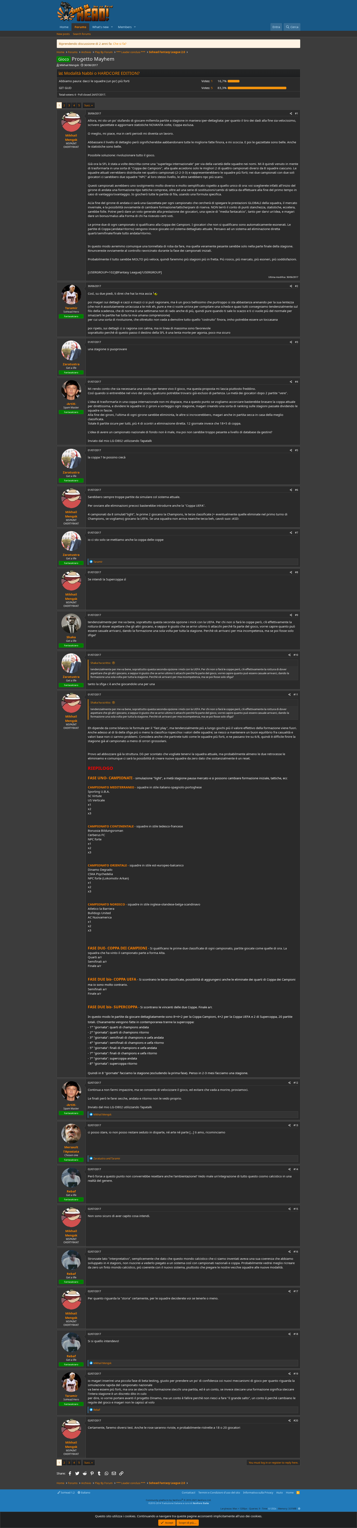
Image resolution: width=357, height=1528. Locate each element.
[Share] (291, 113)
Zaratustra (71, 364)
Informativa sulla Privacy (258, 1492)
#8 (296, 572)
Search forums (82, 34)
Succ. (87, 105)
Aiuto (279, 1492)
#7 (296, 532)
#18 (296, 1334)
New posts (63, 34)
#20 (296, 1420)
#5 (296, 450)
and (106, 1158)
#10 (296, 655)
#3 (296, 342)
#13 (296, 1125)
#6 (296, 490)
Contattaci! (188, 1492)
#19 (296, 1373)
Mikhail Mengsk (69, 65)
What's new (100, 27)
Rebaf (71, 1191)
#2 (296, 286)
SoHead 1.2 (67, 1492)
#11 (296, 694)
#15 (296, 1209)
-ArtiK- (71, 404)
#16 (296, 1251)
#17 (296, 1291)
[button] (112, 27)
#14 (296, 1169)
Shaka (71, 637)
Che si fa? (119, 44)
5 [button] (207, 88)
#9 (296, 615)
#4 (296, 381)
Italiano (85, 1492)
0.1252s (272, 1508)
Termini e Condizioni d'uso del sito (219, 1492)
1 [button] (207, 81)
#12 (296, 1082)
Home (64, 27)
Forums (80, 27)
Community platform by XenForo (178, 1500)
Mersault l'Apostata (71, 1149)
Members (125, 27)
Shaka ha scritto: (100, 663)
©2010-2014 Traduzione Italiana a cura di (178, 1503)
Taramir (71, 308)
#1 (296, 113)
